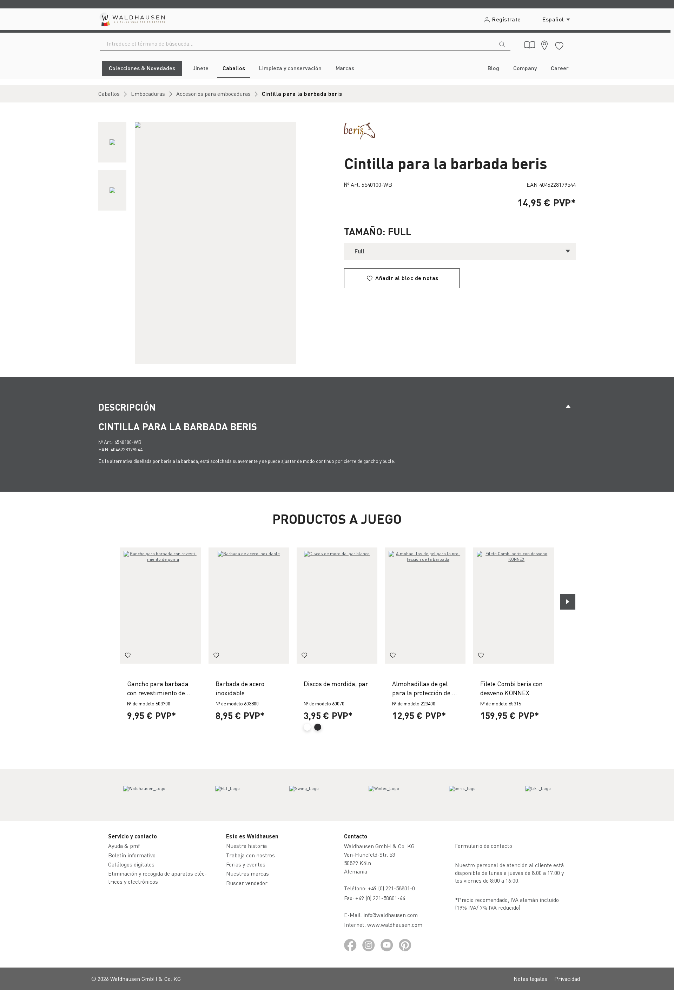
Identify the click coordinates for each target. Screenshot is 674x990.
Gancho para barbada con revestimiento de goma (158, 688)
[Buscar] (502, 43)
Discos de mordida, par (336, 683)
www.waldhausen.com (394, 924)
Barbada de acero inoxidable (240, 687)
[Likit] (538, 795)
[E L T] (227, 795)
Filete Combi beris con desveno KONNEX (511, 687)
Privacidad (567, 978)
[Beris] (462, 795)
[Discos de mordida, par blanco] (337, 605)
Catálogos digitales (131, 864)
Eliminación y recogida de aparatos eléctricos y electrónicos (157, 877)
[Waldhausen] (144, 795)
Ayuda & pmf (124, 845)
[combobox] (297, 43)
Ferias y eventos (245, 864)
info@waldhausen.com (390, 914)
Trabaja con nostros (250, 855)
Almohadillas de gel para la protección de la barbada (424, 688)
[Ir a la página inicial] (131, 19)
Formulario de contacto (483, 845)
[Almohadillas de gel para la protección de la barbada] (425, 605)
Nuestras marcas (247, 873)
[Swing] (304, 795)
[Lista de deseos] (559, 45)
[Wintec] (384, 795)
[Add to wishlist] (128, 656)
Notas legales (530, 978)
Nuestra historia (246, 845)
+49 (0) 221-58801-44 (381, 898)
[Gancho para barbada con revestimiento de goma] (160, 605)
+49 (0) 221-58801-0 (391, 888)
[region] (214, 243)
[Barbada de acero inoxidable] (249, 605)
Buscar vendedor (246, 882)
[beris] (359, 130)
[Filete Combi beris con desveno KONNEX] (513, 605)
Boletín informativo (132, 855)
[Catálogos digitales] (530, 45)
